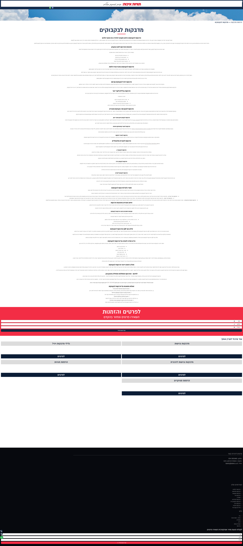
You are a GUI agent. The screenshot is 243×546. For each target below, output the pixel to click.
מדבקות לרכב (237, 502)
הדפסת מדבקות (236, 22)
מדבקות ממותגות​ (236, 491)
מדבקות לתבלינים (236, 498)
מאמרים (238, 518)
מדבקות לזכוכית (236, 504)
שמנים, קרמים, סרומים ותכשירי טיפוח (141, 128)
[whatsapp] (2, 538)
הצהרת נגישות (237, 522)
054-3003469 (111, 281)
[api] (50, 8)
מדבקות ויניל (237, 493)
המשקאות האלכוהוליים (151, 142)
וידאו (239, 520)
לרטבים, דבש (136, 119)
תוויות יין (238, 495)
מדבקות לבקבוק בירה (235, 500)
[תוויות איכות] (121, 4)
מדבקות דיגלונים (236, 487)
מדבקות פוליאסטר (236, 489)
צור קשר (238, 524)
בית (239, 514)
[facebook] (53, 8)
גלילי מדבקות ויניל (236, 506)
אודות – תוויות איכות (235, 516)
